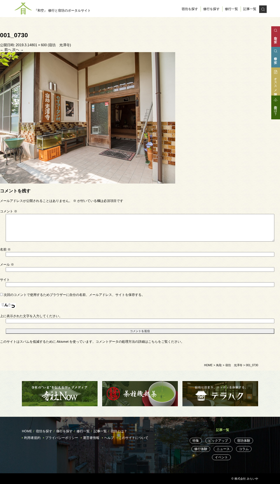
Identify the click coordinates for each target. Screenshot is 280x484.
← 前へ (5, 49)
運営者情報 (91, 438)
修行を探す (211, 9)
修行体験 (200, 449)
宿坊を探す (190, 9)
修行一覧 (231, 9)
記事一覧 (249, 9)
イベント (221, 457)
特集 (195, 440)
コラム (244, 449)
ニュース (223, 449)
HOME (27, 431)
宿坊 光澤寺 (59, 45)
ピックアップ (218, 440)
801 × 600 (39, 45)
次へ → (18, 49)
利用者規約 (32, 438)
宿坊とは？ (119, 431)
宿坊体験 (243, 440)
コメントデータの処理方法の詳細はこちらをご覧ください (138, 341)
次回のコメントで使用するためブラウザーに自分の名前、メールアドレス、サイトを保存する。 (74, 295)
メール (7, 264)
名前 (5, 249)
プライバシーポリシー (61, 438)
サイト (5, 279)
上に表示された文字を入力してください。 (31, 316)
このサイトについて (133, 438)
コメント (8, 211)
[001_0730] (87, 117)
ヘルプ (109, 438)
